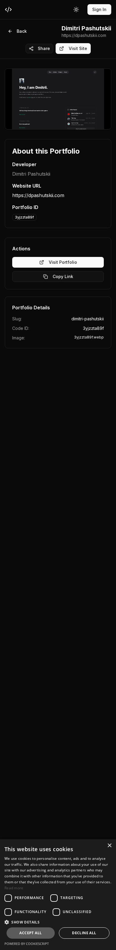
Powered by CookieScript (26, 943)
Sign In (99, 9)
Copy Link (63, 276)
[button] (58, 922)
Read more (13, 887)
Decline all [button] (84, 932)
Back (22, 31)
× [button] (109, 845)
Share (44, 48)
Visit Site (78, 48)
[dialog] (58, 894)
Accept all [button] (30, 932)
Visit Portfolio (63, 262)
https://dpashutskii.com (38, 195)
